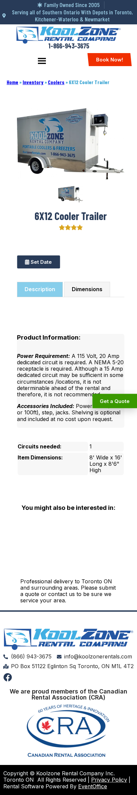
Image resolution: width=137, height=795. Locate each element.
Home (12, 82)
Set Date (40, 262)
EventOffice (92, 786)
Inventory (33, 82)
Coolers (56, 82)
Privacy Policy (109, 779)
